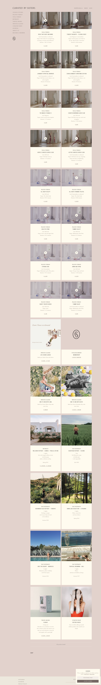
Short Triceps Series (46, 304)
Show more (45, 45)
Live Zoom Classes (45, 355)
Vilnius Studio (18, 12)
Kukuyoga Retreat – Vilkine (77, 451)
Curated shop (17, 26)
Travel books (17, 21)
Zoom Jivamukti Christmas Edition (77, 73)
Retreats (16, 19)
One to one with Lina (46, 402)
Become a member (19, 33)
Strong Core (45, 266)
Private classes (18, 24)
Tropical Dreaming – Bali (76, 566)
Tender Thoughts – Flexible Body (76, 34)
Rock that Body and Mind (45, 34)
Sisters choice (76, 622)
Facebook (21, 681)
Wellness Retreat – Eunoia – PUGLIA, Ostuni (45, 451)
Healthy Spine (46, 229)
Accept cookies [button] (88, 681)
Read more (86, 674)
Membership (76, 355)
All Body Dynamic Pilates (76, 191)
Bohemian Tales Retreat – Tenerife (45, 508)
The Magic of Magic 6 (46, 113)
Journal (15, 28)
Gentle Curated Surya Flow (46, 152)
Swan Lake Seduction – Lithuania (76, 508)
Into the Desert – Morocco (46, 566)
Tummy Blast (76, 304)
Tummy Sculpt (76, 229)
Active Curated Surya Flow (77, 152)
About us (16, 30)
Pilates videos (18, 14)
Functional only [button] (87, 677)
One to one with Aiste (76, 402)
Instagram (21, 679)
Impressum (92, 674)
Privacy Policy (22, 684)
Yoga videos (17, 17)
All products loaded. (61, 644)
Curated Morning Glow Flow (76, 113)
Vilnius (45, 622)
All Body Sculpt (45, 191)
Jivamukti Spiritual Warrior (45, 73)
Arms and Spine (76, 266)
